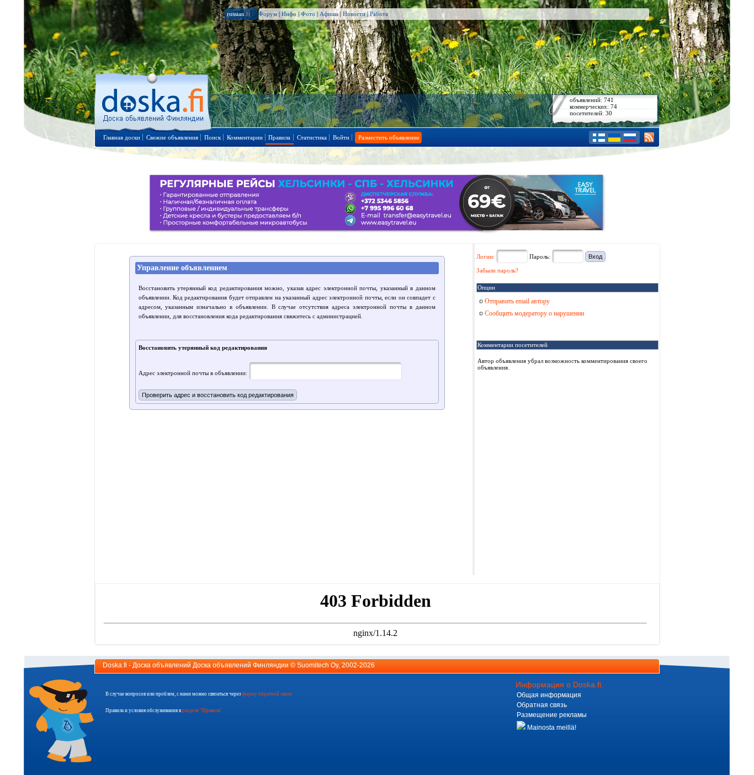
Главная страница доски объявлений (153, 100)
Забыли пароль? (497, 270)
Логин (484, 256)
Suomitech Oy (317, 665)
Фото (308, 13)
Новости (354, 13)
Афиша (329, 13)
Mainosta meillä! (550, 727)
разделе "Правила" (202, 710)
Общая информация (549, 695)
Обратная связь (542, 705)
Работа (379, 13)
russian (238, 13)
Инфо (289, 13)
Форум (267, 13)
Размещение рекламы (552, 715)
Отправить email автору (516, 301)
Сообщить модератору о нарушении (533, 313)
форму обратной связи (267, 694)
